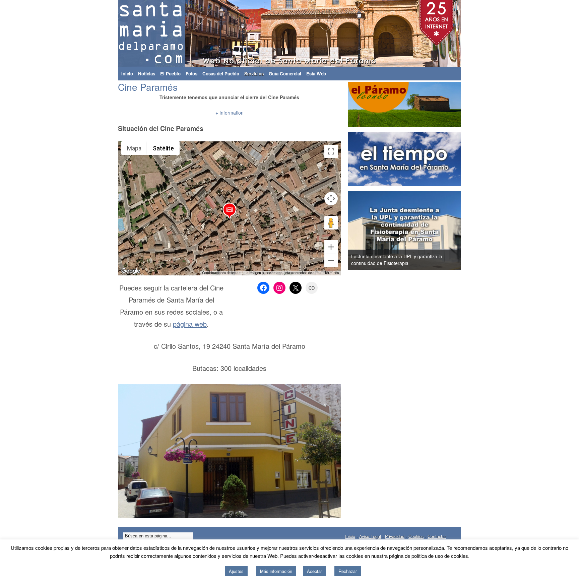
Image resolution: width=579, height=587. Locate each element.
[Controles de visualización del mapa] (331, 198)
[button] (229, 212)
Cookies (416, 536)
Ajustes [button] (236, 571)
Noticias (146, 73)
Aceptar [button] (314, 571)
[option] (404, 230)
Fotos (191, 73)
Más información (276, 571)
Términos (332, 273)
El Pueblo (170, 73)
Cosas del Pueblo (220, 73)
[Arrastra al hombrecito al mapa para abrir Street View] (331, 223)
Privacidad (394, 536)
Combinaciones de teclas (221, 273)
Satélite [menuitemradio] (163, 148)
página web (190, 324)
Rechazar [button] (347, 571)
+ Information (229, 112)
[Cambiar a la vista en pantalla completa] (331, 151)
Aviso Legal (370, 536)
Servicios (254, 73)
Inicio (127, 73)
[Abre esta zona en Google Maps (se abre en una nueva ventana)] (131, 271)
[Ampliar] (331, 247)
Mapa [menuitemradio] (134, 148)
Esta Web (316, 73)
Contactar (437, 536)
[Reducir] (331, 260)
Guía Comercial (285, 73)
